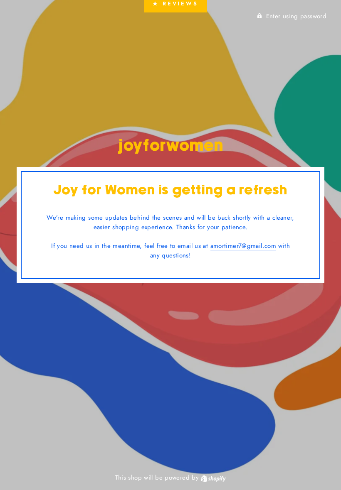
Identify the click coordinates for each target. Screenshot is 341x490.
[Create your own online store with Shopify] (213, 477)
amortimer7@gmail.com (243, 245)
